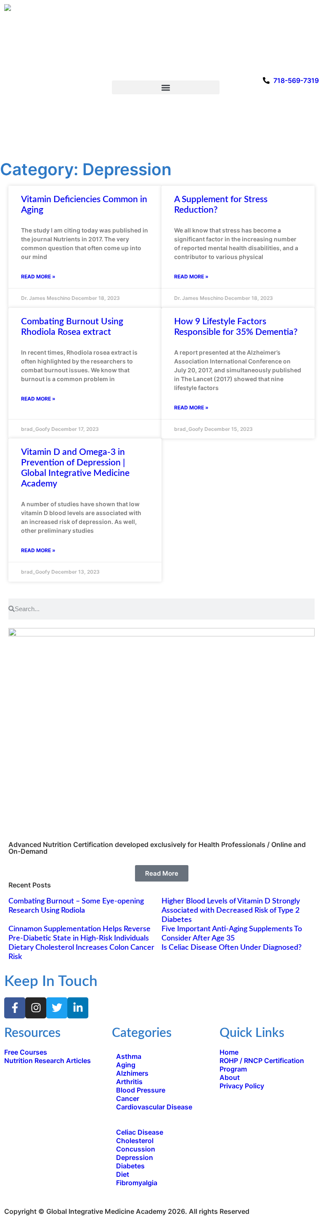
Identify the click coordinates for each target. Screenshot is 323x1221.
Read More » (38, 276)
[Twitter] (56, 1007)
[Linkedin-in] (77, 1007)
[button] (166, 87)
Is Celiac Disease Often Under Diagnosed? (232, 947)
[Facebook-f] (14, 1007)
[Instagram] (35, 1007)
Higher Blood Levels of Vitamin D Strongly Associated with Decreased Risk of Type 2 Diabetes (231, 911)
